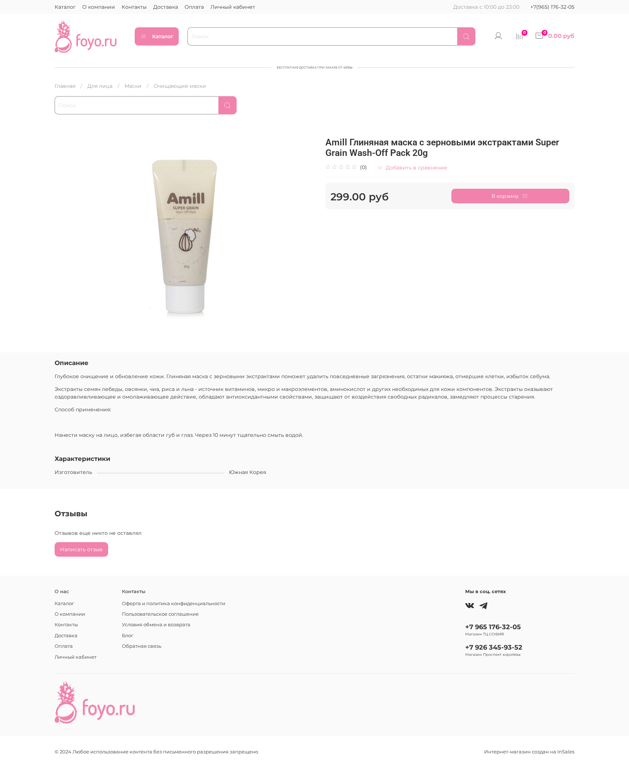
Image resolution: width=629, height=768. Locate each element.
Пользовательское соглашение (160, 614)
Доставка (165, 7)
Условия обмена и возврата (156, 624)
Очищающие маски (180, 86)
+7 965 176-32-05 (493, 627)
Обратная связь (141, 646)
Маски (133, 86)
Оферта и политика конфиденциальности (173, 603)
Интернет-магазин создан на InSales (529, 752)
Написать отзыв (81, 549)
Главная (65, 86)
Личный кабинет (232, 7)
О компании (98, 7)
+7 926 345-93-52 (493, 647)
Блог (127, 635)
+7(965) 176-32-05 (552, 7)
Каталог (65, 7)
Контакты (134, 7)
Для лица (99, 86)
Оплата (194, 7)
